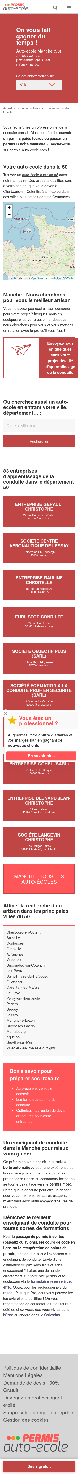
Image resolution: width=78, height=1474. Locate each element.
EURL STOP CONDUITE (39, 617)
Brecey (12, 1009)
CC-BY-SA (68, 278)
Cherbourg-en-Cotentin (24, 932)
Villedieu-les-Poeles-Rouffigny (30, 1047)
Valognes (13, 959)
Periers (12, 1003)
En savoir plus (41, 756)
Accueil (8, 108)
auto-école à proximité (40, 174)
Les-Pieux (14, 970)
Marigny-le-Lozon (20, 1020)
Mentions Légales (23, 1374)
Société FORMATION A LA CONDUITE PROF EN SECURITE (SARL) (39, 690)
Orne (9, 1314)
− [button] (9, 214)
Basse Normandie (58, 108)
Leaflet (13, 278)
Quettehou (14, 981)
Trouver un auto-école (29, 108)
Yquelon (13, 1036)
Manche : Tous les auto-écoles (39, 878)
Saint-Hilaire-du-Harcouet (27, 976)
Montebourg (16, 1031)
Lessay (12, 1014)
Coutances (15, 943)
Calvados (52, 1314)
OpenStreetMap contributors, (47, 278)
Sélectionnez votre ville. (35, 75)
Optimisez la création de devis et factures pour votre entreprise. (40, 1115)
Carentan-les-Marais (23, 987)
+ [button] (9, 207)
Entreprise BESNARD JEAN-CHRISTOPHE (39, 800)
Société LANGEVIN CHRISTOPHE (39, 837)
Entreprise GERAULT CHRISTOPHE (39, 506)
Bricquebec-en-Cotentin (25, 965)
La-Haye (13, 992)
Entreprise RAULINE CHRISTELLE (39, 579)
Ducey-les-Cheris (20, 1025)
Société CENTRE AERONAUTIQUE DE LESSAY (39, 543)
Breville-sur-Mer (19, 1042)
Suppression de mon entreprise (38, 1412)
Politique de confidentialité (32, 1367)
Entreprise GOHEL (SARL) (39, 763)
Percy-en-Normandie (23, 998)
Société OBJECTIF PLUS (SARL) (39, 653)
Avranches (15, 954)
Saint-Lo (13, 937)
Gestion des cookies (26, 1419)
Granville (13, 948)
